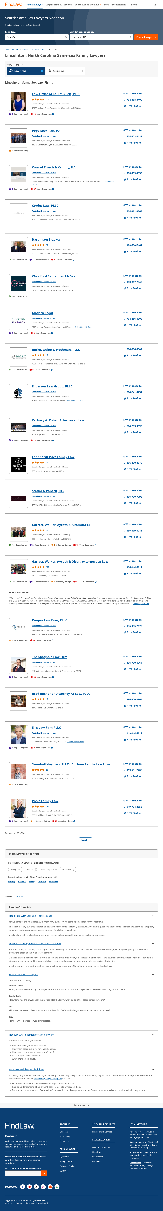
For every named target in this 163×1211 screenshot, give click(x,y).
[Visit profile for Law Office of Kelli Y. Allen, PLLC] (18, 101)
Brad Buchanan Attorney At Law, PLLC (61, 693)
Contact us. (30, 1147)
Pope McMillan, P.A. (46, 130)
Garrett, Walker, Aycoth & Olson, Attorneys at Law (70, 561)
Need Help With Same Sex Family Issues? (31, 915)
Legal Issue (10, 31)
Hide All (19, 896)
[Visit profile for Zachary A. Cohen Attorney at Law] (18, 427)
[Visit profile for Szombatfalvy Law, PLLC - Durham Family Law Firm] (18, 771)
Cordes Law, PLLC (45, 205)
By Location (65, 1156)
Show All (8, 896)
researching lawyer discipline (48, 1078)
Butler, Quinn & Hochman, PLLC (56, 349)
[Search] (155, 4)
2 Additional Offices (75, 400)
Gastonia (22, 881)
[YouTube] (29, 1186)
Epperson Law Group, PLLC (52, 386)
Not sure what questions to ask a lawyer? (31, 1034)
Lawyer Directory (11, 50)
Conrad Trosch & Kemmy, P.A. (54, 167)
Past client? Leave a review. (44, 136)
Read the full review (141, 603)
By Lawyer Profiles (67, 1166)
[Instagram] (43, 1186)
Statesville (53, 881)
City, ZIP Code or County (82, 31)
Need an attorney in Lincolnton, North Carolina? (35, 943)
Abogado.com (136, 1152)
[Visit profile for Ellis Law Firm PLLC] (18, 734)
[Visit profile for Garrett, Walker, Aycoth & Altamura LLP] (18, 532)
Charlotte (42, 881)
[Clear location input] (130, 37)
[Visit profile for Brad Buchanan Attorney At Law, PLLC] (18, 701)
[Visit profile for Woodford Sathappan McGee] (18, 283)
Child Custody (68, 869)
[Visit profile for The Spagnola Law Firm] (18, 664)
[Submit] (44, 1173)
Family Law (15, 869)
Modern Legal (42, 313)
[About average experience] (53, 114)
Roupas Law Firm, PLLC (49, 620)
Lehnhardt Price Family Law (53, 457)
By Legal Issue (66, 1161)
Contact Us (64, 1141)
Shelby (32, 881)
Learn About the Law (101, 1147)
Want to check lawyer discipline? (26, 1069)
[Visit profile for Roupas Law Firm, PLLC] (18, 627)
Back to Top (82, 1105)
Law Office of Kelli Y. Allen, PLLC (56, 94)
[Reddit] (50, 1186)
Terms (8, 1203)
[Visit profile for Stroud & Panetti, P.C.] (18, 498)
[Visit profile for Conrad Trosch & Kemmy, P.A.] (18, 174)
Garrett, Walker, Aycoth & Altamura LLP (62, 525)
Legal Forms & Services (102, 1132)
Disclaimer (30, 1203)
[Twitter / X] (36, 1186)
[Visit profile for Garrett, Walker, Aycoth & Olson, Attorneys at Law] (18, 568)
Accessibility (65, 1136)
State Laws (96, 1152)
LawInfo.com (135, 1162)
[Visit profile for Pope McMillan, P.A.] (18, 138)
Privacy (18, 1203)
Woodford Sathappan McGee (53, 276)
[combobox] (37, 37)
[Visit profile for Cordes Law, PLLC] (18, 213)
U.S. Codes (96, 1161)
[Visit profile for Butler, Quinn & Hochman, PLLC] (18, 357)
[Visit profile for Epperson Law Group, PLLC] (18, 393)
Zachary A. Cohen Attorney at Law (58, 420)
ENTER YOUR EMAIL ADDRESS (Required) (23, 1168)
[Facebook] (22, 1186)
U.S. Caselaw (97, 1156)
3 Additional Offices (83, 327)
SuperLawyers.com (138, 1142)
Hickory (11, 881)
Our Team (64, 1132)
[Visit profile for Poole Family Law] (18, 808)
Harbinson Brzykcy (46, 239)
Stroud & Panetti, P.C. (48, 491)
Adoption (29, 869)
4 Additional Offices (75, 741)
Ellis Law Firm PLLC (46, 727)
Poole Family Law (45, 801)
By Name (63, 1171)
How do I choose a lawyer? (23, 974)
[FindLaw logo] (14, 4)
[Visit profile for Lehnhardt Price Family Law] (18, 464)
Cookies (41, 1203)
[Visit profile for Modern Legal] (18, 320)
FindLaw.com (135, 1132)
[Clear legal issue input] (66, 37)
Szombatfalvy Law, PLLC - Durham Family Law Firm (71, 764)
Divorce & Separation (48, 869)
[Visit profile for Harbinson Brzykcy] (18, 246)
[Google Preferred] (57, 1186)
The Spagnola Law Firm (49, 657)
